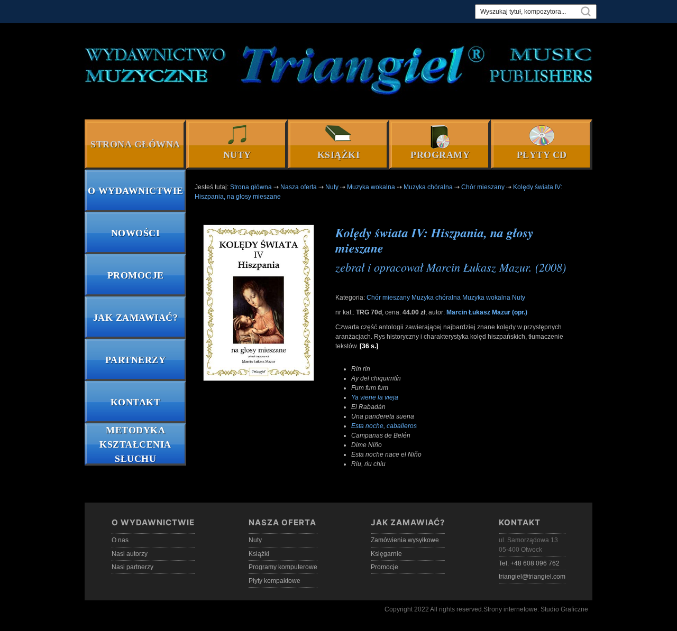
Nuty (237, 155)
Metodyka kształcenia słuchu (135, 444)
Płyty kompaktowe (274, 580)
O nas (120, 540)
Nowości (135, 233)
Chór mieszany (388, 297)
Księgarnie (386, 554)
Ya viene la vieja (374, 397)
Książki (338, 155)
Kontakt (136, 402)
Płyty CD (542, 155)
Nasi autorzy (130, 554)
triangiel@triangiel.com (532, 576)
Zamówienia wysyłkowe (405, 540)
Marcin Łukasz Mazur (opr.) (486, 312)
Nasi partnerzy (132, 567)
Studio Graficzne (564, 609)
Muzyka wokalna (486, 297)
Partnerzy (135, 360)
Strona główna (135, 144)
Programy (440, 155)
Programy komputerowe (283, 567)
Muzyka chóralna (436, 297)
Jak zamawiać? (135, 317)
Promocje (135, 275)
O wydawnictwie (136, 190)
